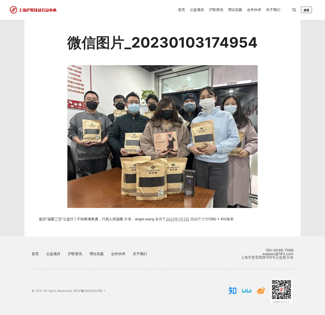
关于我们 (140, 253)
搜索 (306, 10)
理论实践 (96, 253)
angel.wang (144, 219)
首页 (35, 253)
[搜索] (294, 10)
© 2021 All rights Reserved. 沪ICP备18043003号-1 (68, 291)
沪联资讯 (75, 253)
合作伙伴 (118, 253)
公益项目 (53, 253)
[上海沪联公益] (33, 10)
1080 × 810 (217, 219)
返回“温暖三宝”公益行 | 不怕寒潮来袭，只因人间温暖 (81, 219)
